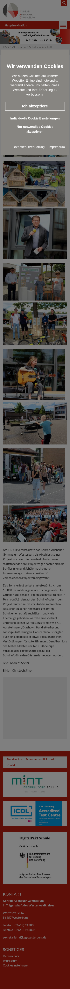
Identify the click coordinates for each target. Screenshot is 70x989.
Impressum (56, 147)
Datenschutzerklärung (29, 147)
